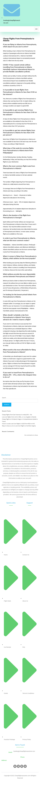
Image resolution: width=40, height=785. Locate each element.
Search (4, 397)
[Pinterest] (25, 766)
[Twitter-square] (18, 766)
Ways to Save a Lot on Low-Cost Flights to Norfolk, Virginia (19, 426)
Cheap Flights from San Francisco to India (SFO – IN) (17, 414)
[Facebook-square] (15, 766)
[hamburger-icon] (36, 29)
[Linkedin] (21, 766)
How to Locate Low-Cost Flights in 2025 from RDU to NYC (18, 423)
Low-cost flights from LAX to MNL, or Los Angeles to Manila (19, 417)
